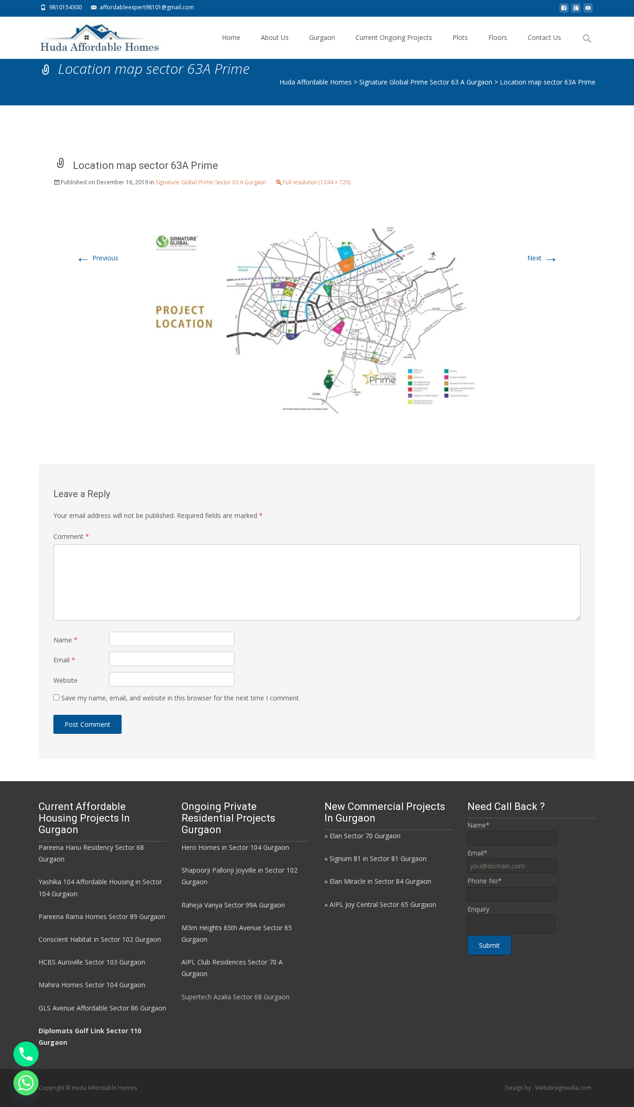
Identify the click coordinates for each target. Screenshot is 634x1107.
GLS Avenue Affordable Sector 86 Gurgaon (102, 1007)
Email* (477, 852)
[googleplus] (576, 10)
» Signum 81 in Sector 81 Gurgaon (375, 858)
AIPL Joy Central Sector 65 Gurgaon (383, 904)
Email (64, 659)
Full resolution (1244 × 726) (316, 182)
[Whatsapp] (26, 1082)
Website (65, 680)
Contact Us (544, 37)
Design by (518, 1088)
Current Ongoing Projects (394, 37)
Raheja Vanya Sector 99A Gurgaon (233, 904)
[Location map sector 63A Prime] (317, 317)
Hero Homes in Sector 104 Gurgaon (235, 847)
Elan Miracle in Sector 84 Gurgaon (380, 881)
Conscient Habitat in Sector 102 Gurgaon (100, 939)
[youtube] (588, 10)
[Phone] (26, 1054)
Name (65, 639)
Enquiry (478, 909)
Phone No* (484, 880)
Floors (497, 37)
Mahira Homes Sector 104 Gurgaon (92, 984)
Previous (97, 257)
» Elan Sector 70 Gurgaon (362, 835)
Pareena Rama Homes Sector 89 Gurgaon (102, 916)
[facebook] (564, 10)
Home (231, 37)
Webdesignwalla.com (563, 1088)
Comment (71, 536)
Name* (478, 825)
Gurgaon (322, 37)
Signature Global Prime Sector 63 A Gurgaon (210, 182)
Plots (460, 37)
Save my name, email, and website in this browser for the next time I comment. (180, 697)
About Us (275, 37)
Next (542, 257)
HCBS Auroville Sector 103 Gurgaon (92, 962)
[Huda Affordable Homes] (92, 35)
